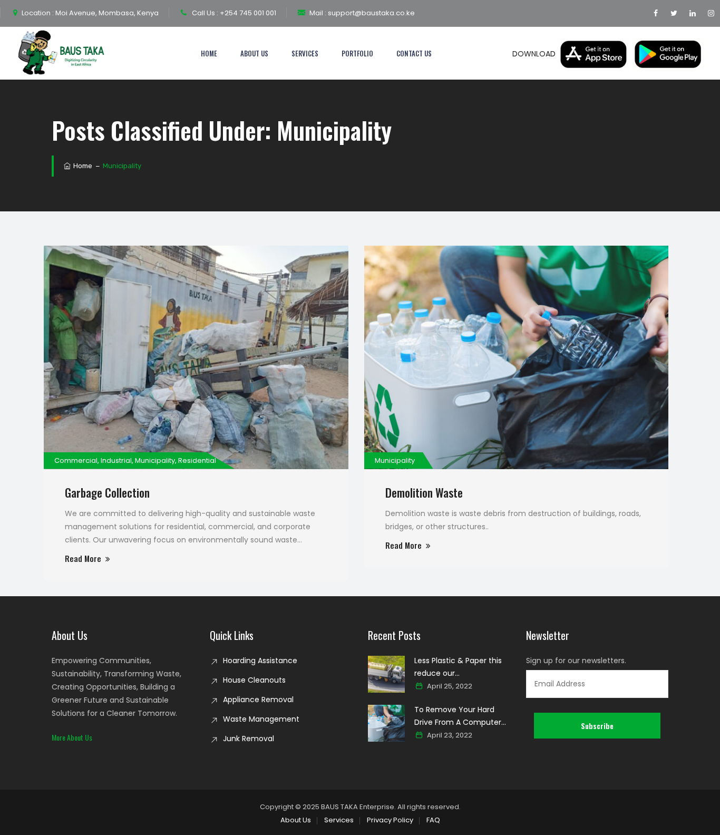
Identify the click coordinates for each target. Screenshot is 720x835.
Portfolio (357, 53)
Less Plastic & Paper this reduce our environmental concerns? (462, 667)
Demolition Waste (424, 492)
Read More (83, 558)
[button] (72, 737)
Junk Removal (248, 738)
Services (304, 53)
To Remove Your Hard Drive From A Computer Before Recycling (457, 716)
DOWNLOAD (535, 53)
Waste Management (261, 719)
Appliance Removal (258, 699)
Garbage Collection (107, 492)
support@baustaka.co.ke (370, 13)
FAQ (433, 820)
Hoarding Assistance (260, 660)
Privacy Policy (390, 820)
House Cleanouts (254, 680)
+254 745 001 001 (247, 13)
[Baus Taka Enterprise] (63, 53)
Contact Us (414, 53)
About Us (254, 53)
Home (209, 53)
